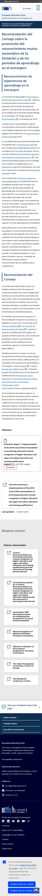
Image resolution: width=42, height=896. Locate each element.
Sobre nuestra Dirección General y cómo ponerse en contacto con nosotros (19, 772)
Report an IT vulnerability (12, 830)
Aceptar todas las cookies (21, 884)
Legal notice (7, 848)
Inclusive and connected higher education (17, 23)
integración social (9, 167)
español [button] (28, 9)
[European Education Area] (7, 7)
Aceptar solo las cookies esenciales (24, 890)
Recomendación (8, 119)
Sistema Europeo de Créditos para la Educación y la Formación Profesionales (20, 382)
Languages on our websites (13, 834)
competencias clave (25, 144)
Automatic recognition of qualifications (16, 25)
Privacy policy (7, 844)
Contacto (5, 825)
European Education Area (13, 743)
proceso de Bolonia (10, 326)
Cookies (5, 839)
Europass (22, 366)
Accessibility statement (12, 759)
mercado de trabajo (24, 151)
